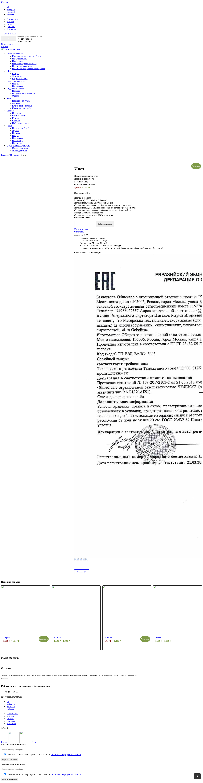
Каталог (10, 21)
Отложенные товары (7, 45)
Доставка (11, 26)
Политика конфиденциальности (66, 754)
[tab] (81, 571)
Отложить (79, 232)
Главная (5, 155)
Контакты (11, 29)
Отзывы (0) (81, 572)
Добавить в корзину (105, 224)
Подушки (14, 155)
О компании (12, 19)
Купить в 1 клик (82, 229)
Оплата (10, 24)
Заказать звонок (24, 41)
